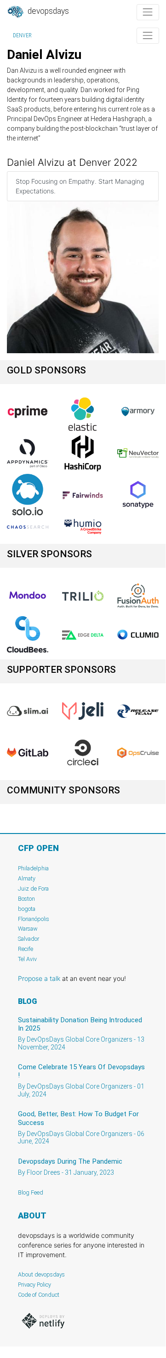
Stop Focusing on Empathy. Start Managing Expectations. (80, 186)
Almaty (26, 878)
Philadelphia (33, 868)
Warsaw (28, 928)
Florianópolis (33, 918)
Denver (22, 35)
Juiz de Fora (33, 888)
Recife (25, 948)
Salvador (28, 938)
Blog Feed (30, 1192)
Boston (26, 898)
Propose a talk (39, 978)
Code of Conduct (38, 1294)
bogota (26, 908)
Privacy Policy (34, 1284)
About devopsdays (41, 1274)
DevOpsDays (47, 11)
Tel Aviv (27, 959)
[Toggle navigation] (148, 12)
